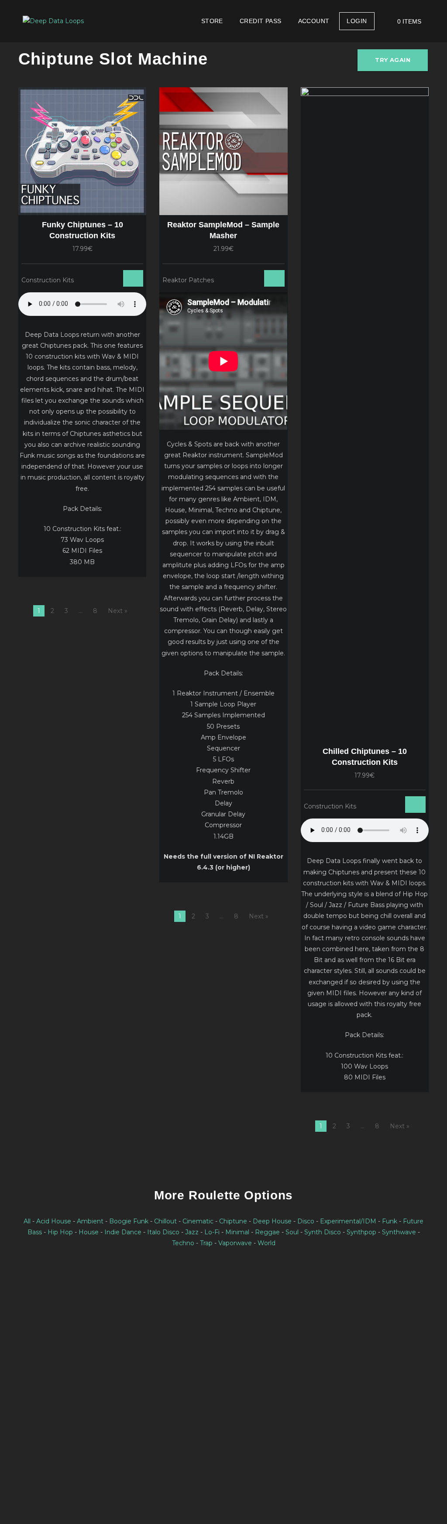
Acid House (53, 1221)
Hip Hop (60, 1232)
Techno (183, 1243)
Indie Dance (122, 1232)
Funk (389, 1221)
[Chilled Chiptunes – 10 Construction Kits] (365, 414)
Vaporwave (235, 1243)
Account (314, 20)
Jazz (192, 1232)
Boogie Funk (128, 1221)
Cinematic (197, 1221)
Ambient (90, 1221)
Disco (305, 1221)
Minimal (237, 1232)
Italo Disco (163, 1232)
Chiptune (233, 1221)
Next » (117, 611)
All (27, 1221)
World (266, 1243)
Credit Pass (261, 20)
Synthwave (399, 1232)
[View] (97, 279)
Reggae (267, 1232)
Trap (206, 1243)
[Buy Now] (107, 279)
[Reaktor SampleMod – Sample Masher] (223, 151)
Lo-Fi (212, 1232)
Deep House (272, 1221)
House (89, 1232)
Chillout (165, 1221)
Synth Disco (322, 1232)
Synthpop (361, 1232)
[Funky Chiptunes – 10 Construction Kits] (82, 151)
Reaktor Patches (188, 280)
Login (357, 20)
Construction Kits (47, 280)
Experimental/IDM (348, 1221)
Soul (292, 1232)
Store (212, 20)
